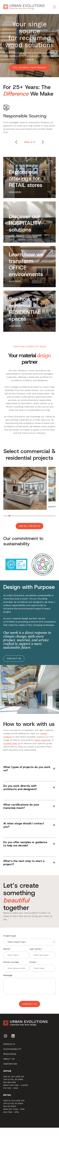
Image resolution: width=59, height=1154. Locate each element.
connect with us (11, 743)
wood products (42, 740)
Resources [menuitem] (9, 1054)
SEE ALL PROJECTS (29, 526)
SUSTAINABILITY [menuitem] (12, 1049)
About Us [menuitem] (9, 1059)
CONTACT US (14, 658)
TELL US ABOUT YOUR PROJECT (29, 67)
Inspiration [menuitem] (10, 1064)
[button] (16, 142)
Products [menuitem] (9, 1044)
